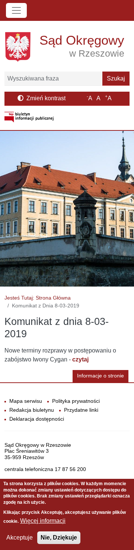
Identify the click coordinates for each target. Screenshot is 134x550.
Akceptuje (19, 537)
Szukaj (116, 78)
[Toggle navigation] (16, 10)
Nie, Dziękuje (59, 537)
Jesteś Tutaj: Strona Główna (37, 298)
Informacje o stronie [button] (100, 376)
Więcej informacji (43, 521)
